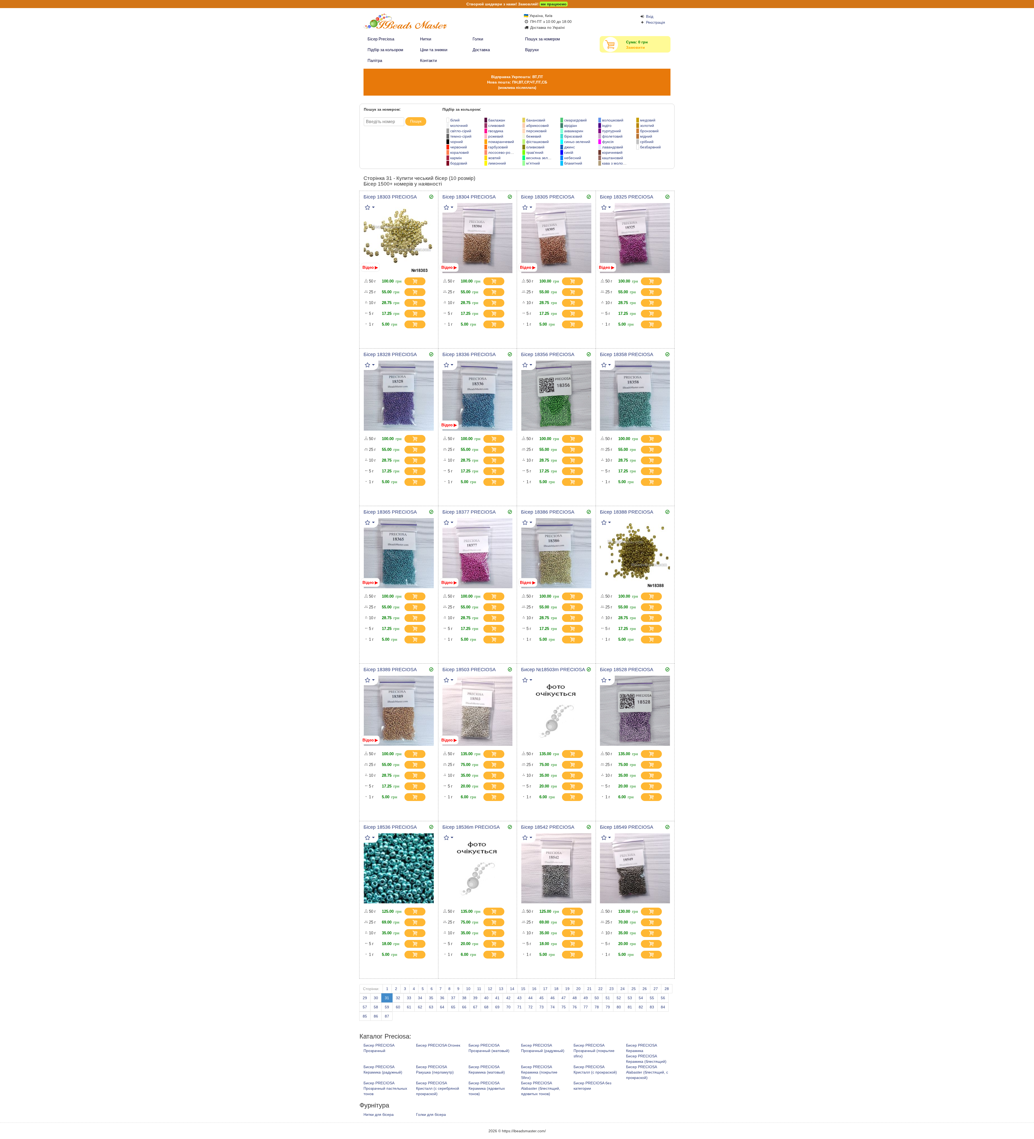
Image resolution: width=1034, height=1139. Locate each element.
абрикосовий (537, 125)
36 (442, 998)
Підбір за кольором (385, 49)
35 (431, 998)
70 (508, 1007)
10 (468, 989)
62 (420, 1007)
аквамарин (573, 131)
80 (619, 1007)
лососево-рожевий (504, 152)
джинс (569, 147)
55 (652, 998)
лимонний (497, 163)
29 (365, 998)
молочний (459, 125)
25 (633, 989)
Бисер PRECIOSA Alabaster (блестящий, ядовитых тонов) (540, 1088)
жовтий (494, 158)
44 (530, 998)
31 (387, 998)
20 (578, 989)
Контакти (428, 60)
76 (574, 1007)
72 (530, 1007)
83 (652, 1007)
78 (597, 1007)
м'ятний (533, 163)
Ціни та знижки (433, 49)
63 (431, 1007)
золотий (647, 125)
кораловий (459, 152)
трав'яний (534, 152)
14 (512, 989)
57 (365, 1007)
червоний (458, 147)
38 (464, 998)
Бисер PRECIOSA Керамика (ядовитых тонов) (487, 1088)
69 (497, 1007)
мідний (646, 136)
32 (398, 998)
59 (387, 1007)
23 (611, 989)
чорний (456, 142)
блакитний (573, 163)
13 (501, 989)
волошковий (612, 120)
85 (365, 1016)
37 (453, 998)
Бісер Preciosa (381, 39)
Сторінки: (371, 989)
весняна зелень (540, 158)
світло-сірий (460, 131)
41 (497, 998)
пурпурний (611, 131)
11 (479, 989)
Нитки (425, 39)
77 (586, 1007)
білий (455, 120)
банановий (535, 120)
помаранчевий (501, 142)
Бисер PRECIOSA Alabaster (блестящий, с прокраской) (647, 1072)
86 (376, 1016)
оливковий (535, 147)
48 (574, 998)
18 (556, 989)
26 (644, 989)
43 (519, 998)
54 (641, 998)
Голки (478, 39)
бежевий (533, 136)
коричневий (612, 152)
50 (597, 998)
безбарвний (650, 147)
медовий (647, 120)
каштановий (612, 158)
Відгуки (532, 49)
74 (552, 1007)
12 (490, 989)
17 (545, 989)
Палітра (375, 60)
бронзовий (649, 131)
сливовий (496, 125)
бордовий (458, 163)
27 (656, 989)
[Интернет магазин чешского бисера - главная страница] (415, 23)
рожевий (495, 136)
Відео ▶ (370, 267)
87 (387, 1016)
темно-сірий (460, 136)
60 (398, 1007)
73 (541, 1007)
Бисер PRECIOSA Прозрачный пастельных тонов (385, 1088)
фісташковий (537, 142)
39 (475, 998)
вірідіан (570, 125)
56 (663, 998)
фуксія (608, 142)
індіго (607, 125)
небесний (572, 158)
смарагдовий (575, 120)
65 (453, 1007)
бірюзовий (573, 136)
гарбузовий (498, 147)
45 (541, 998)
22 (600, 989)
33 (409, 998)
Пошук (415, 121)
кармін (456, 158)
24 (622, 989)
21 (589, 989)
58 (376, 1007)
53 (630, 998)
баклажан (496, 120)
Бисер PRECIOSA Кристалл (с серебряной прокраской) (437, 1088)
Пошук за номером (542, 39)
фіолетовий (612, 136)
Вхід (649, 16)
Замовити (635, 47)
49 (586, 998)
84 (663, 1007)
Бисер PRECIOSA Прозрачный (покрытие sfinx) (594, 1050)
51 (608, 998)
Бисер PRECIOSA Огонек (438, 1045)
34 (420, 998)
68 (486, 1007)
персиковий (536, 131)
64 (442, 1007)
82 (641, 1007)
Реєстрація (655, 22)
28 (667, 989)
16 (534, 989)
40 (486, 998)
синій (568, 152)
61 (409, 1007)
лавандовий (612, 147)
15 (523, 989)
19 (567, 989)
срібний (647, 142)
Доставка (481, 49)
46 (552, 998)
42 (508, 998)
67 (475, 1007)
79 (608, 1007)
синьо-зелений (577, 142)
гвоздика (495, 131)
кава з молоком (615, 163)
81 (630, 1007)
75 (563, 1007)
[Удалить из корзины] (430, 281)
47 (563, 998)
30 (376, 998)
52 (619, 998)
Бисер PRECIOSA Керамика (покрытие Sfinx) (539, 1072)
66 (464, 1007)
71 (519, 1007)
